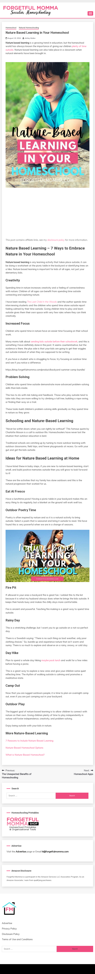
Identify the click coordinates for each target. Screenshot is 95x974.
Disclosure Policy (11, 934)
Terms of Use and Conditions (17, 939)
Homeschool (11, 27)
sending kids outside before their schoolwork (54, 341)
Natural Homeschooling (29, 27)
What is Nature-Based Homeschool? (25, 754)
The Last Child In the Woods (42, 301)
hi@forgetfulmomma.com (55, 851)
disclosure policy (56, 239)
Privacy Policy (9, 928)
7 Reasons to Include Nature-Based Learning (29, 740)
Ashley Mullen (30, 38)
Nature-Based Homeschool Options (24, 747)
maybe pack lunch (50, 660)
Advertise (21, 851)
